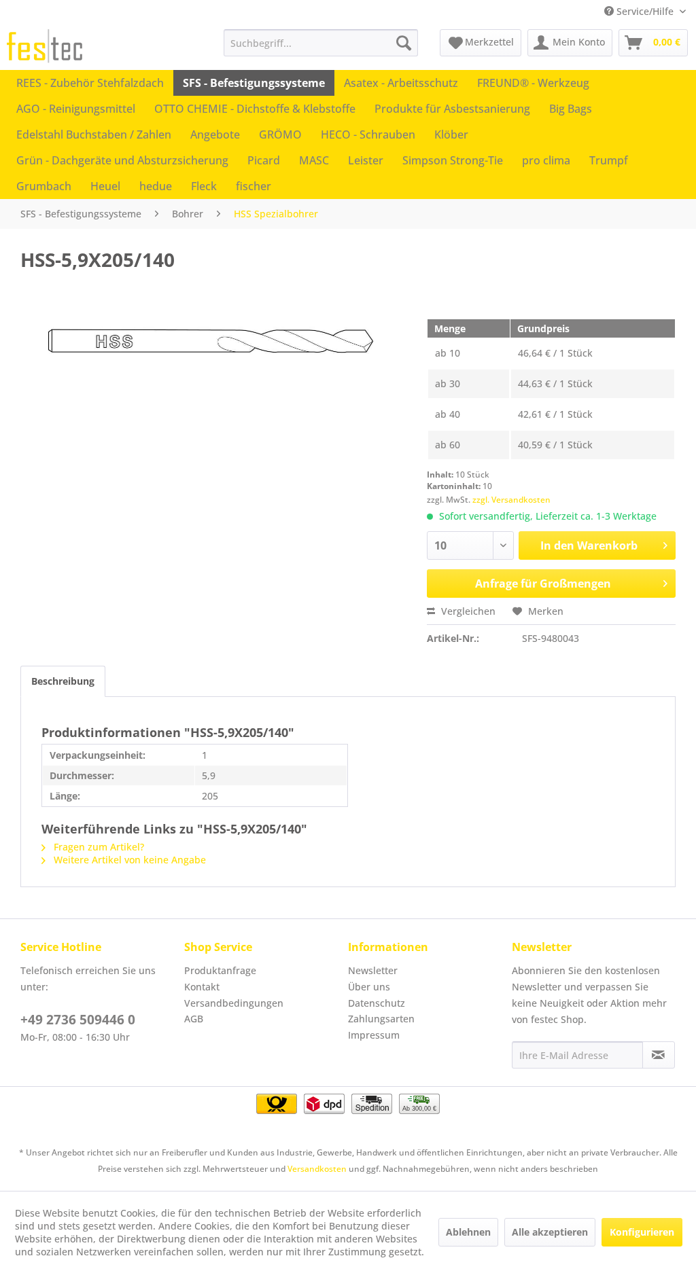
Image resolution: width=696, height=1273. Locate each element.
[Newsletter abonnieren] (658, 1055)
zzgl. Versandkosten (511, 499)
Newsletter (373, 970)
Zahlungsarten (381, 1018)
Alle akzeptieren (550, 1231)
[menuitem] (321, 42)
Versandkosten (317, 1169)
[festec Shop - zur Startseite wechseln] (44, 46)
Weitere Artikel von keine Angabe (128, 859)
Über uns (369, 986)
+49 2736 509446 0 (77, 1019)
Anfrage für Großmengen (543, 583)
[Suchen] (403, 42)
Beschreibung (62, 681)
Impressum (374, 1034)
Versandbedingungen (233, 1003)
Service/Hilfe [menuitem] (645, 11)
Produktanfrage (220, 970)
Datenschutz (376, 1003)
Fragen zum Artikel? (97, 846)
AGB (193, 1018)
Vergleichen (466, 611)
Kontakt (202, 986)
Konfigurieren (642, 1231)
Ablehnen (468, 1231)
